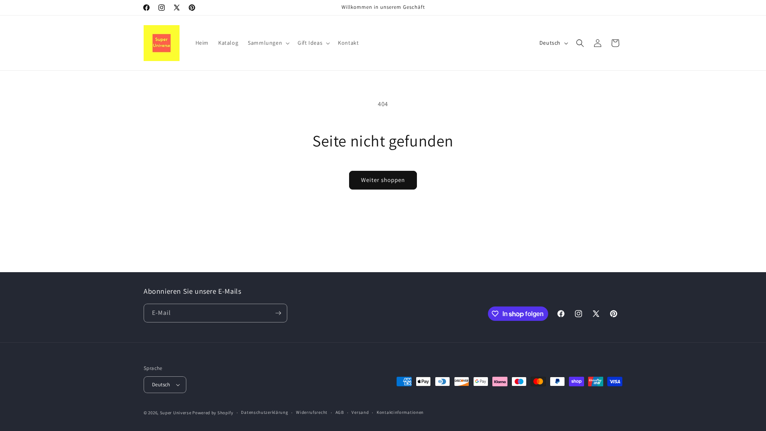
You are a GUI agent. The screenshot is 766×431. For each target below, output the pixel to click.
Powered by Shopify (212, 412)
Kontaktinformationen (400, 412)
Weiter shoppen (383, 180)
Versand (360, 412)
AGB (340, 412)
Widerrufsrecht (312, 412)
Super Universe (176, 412)
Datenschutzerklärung (264, 412)
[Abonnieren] (278, 313)
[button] (268, 42)
